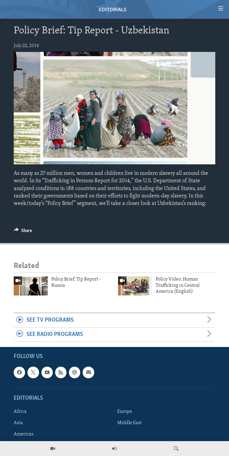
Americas (23, 434)
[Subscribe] (88, 372)
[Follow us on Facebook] (19, 372)
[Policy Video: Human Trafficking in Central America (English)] (135, 285)
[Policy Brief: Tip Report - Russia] (31, 285)
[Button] (23, 232)
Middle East (129, 423)
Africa (20, 411)
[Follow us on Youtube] (47, 372)
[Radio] (114, 448)
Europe (124, 411)
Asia (18, 423)
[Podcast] (74, 372)
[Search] (176, 448)
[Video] (53, 448)
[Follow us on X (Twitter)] (33, 372)
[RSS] (60, 372)
